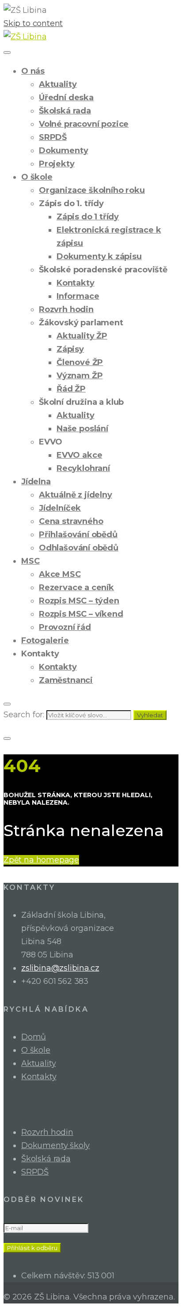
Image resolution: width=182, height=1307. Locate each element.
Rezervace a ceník (76, 587)
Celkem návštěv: (54, 1276)
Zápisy (70, 349)
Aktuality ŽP (82, 336)
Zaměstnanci (66, 680)
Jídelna (36, 481)
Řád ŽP (71, 389)
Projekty (57, 164)
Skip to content (33, 23)
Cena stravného (71, 521)
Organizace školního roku (92, 190)
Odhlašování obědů (78, 548)
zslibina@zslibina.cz (60, 968)
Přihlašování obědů (78, 534)
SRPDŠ (53, 137)
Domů (33, 1037)
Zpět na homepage (41, 860)
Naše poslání (82, 428)
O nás (33, 71)
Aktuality (57, 84)
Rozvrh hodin (66, 309)
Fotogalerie (45, 640)
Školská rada (65, 111)
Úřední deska (66, 97)
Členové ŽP (80, 362)
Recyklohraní (83, 468)
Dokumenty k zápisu (99, 256)
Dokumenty (63, 150)
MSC (30, 561)
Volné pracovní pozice (84, 124)
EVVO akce (79, 455)
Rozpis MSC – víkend (81, 614)
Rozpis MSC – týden (79, 601)
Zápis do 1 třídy (88, 217)
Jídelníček (60, 508)
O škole (37, 177)
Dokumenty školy (55, 1145)
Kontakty (76, 283)
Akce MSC (60, 574)
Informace (78, 296)
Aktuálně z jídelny (75, 495)
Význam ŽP (79, 375)
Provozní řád (65, 627)
